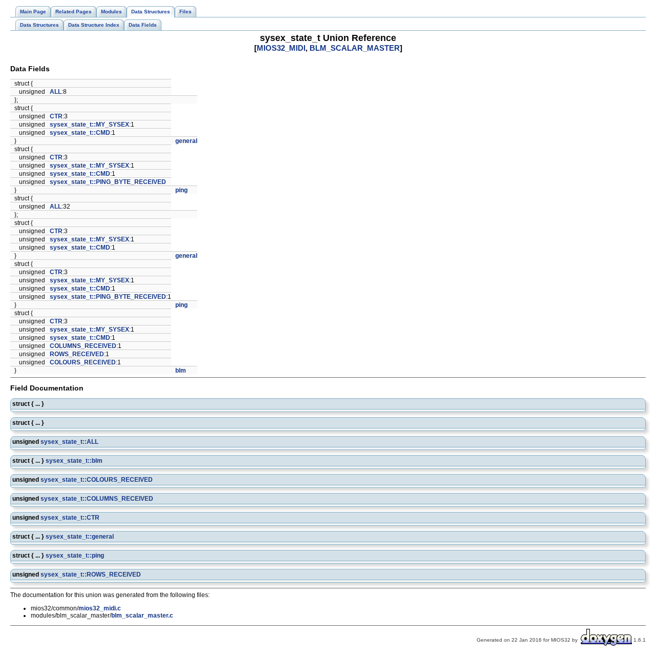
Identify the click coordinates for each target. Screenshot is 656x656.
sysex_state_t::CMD (80, 132)
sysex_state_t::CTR (69, 517)
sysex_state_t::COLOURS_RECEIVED (96, 479)
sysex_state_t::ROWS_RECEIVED (90, 574)
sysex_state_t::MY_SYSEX (89, 124)
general (186, 141)
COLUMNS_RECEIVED (83, 346)
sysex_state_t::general (80, 536)
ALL (55, 91)
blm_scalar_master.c (142, 615)
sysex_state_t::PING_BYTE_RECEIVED (108, 182)
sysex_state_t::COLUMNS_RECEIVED (96, 498)
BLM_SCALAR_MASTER (355, 48)
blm (180, 370)
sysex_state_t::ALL (69, 441)
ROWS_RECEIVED (77, 354)
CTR (56, 116)
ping (181, 190)
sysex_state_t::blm (74, 460)
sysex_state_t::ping (75, 555)
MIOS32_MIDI (281, 48)
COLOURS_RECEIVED (83, 362)
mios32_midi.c (99, 608)
